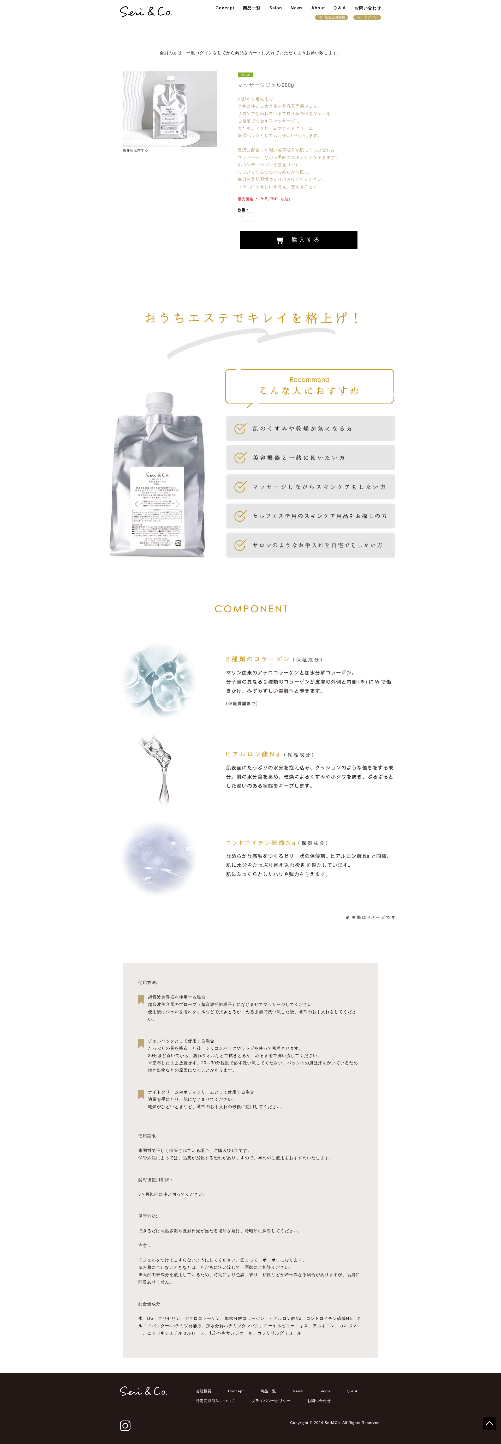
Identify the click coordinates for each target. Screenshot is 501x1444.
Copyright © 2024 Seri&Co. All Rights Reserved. (335, 1423)
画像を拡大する (135, 150)
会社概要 (204, 1391)
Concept (225, 8)
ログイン (370, 17)
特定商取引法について (215, 1401)
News (297, 8)
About (318, 8)
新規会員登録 (335, 17)
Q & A (339, 8)
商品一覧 (252, 8)
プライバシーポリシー (271, 1401)
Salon (275, 8)
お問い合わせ (368, 8)
